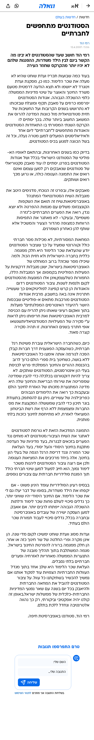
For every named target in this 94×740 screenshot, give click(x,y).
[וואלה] (47, 6)
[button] (74, 6)
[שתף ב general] (8, 5)
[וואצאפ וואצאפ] (16, 6)
